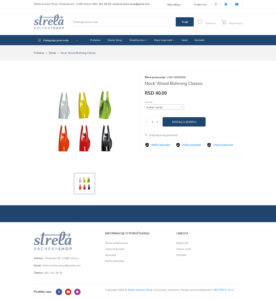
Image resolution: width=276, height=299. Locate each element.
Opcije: (149, 101)
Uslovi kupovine (223, 145)
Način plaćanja (191, 145)
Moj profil (182, 243)
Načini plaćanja (114, 261)
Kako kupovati (163, 40)
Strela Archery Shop (140, 290)
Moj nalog (173, 4)
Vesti (185, 40)
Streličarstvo (137, 40)
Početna (95, 40)
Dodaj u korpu (184, 122)
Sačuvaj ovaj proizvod (163, 135)
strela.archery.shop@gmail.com (131, 3)
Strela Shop (115, 40)
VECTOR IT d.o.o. (223, 290)
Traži (185, 22)
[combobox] (164, 107)
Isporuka (110, 255)
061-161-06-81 (102, 3)
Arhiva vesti (183, 249)
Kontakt (199, 40)
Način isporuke (160, 145)
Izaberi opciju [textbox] (154, 107)
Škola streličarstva (116, 243)
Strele (52, 53)
